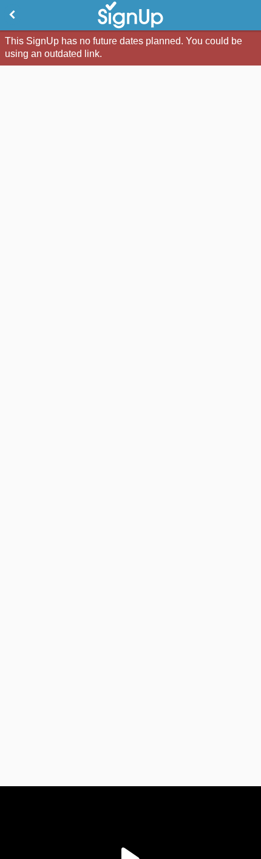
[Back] (12, 14)
